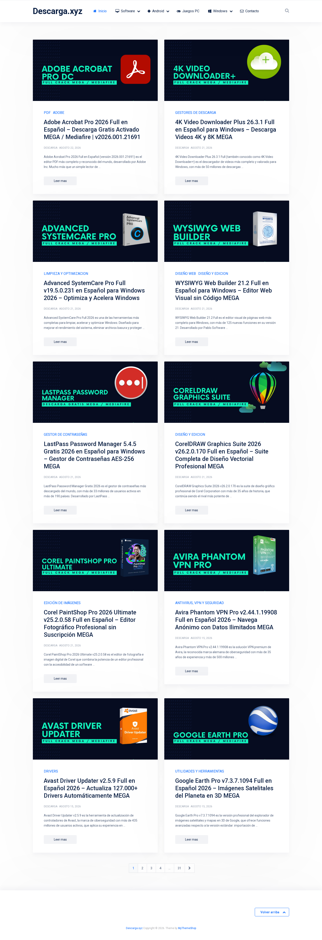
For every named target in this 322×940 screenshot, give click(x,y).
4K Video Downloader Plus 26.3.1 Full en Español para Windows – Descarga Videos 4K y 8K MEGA (225, 130)
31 (179, 868)
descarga (50, 147)
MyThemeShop (187, 928)
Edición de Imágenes (62, 603)
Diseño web (185, 274)
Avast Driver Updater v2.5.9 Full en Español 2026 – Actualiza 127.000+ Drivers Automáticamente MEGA (91, 788)
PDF (47, 113)
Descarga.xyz (57, 11)
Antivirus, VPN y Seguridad (199, 603)
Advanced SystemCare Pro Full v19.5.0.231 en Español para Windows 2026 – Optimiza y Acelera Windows (94, 291)
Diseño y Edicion (213, 274)
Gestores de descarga (195, 113)
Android (157, 11)
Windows (219, 11)
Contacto (251, 11)
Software (127, 11)
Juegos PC (190, 11)
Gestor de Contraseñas (65, 434)
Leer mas (60, 181)
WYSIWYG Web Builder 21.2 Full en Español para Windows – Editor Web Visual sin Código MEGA (223, 291)
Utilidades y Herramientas (199, 771)
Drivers (51, 771)
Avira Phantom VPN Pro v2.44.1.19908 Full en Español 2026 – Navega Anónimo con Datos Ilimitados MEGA (226, 620)
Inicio (102, 11)
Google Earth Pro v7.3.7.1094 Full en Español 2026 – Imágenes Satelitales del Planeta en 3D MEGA (224, 788)
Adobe (58, 113)
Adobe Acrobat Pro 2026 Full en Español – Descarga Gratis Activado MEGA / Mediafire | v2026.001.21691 (92, 130)
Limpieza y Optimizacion (66, 274)
